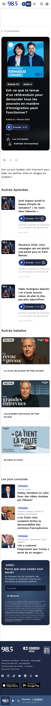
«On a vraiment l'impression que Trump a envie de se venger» (33, 549)
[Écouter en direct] (24, 4)
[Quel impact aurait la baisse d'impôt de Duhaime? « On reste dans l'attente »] (8, 203)
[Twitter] (10, 160)
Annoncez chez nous (10, 669)
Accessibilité (24, 663)
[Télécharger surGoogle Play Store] (31, 685)
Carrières (29, 666)
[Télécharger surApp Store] (10, 685)
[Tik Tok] (14, 676)
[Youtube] (36, 676)
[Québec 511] (47, 653)
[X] (31, 676)
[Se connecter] (47, 4)
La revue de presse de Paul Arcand (23, 370)
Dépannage (36, 661)
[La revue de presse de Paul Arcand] (25, 350)
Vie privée (25, 661)
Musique (26, 699)
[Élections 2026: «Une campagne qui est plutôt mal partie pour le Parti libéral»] (8, 247)
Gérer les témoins (9, 663)
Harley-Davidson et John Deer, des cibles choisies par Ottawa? (33, 496)
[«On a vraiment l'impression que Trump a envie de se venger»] (8, 541)
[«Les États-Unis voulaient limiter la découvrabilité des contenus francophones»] (8, 513)
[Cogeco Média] (31, 651)
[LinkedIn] (25, 676)
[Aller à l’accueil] (13, 5)
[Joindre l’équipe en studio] (34, 4)
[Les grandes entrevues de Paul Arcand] (25, 393)
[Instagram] (8, 676)
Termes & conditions (10, 661)
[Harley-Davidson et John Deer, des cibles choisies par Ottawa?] (8, 491)
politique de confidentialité (13, 619)
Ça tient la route (13, 459)
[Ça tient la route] (25, 439)
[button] (13, 701)
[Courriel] (16, 160)
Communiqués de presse (12, 666)
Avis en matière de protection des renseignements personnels (23, 611)
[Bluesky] (19, 676)
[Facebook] (4, 160)
